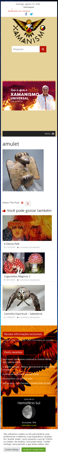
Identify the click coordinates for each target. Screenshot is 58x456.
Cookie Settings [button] (11, 449)
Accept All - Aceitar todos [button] (33, 449)
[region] (29, 91)
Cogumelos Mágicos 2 (17, 276)
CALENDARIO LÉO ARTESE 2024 (17, 378)
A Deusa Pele (11, 243)
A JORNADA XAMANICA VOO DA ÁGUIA (21, 374)
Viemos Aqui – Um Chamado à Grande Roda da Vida (26, 383)
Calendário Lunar (28, 425)
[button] (29, 91)
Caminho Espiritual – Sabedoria (23, 313)
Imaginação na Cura (17, 10)
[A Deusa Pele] (27, 216)
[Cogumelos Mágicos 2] (24, 254)
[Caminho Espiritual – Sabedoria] (24, 286)
